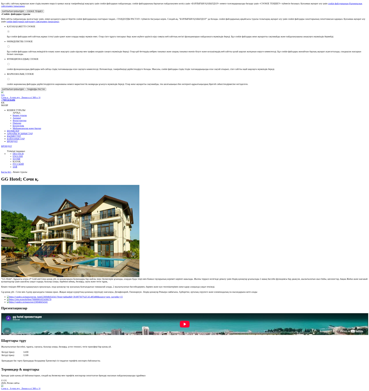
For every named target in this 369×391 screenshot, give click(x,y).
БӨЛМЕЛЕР (13, 131)
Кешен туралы (20, 115)
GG (3, 95)
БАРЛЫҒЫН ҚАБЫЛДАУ (13, 11)
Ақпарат (17, 118)
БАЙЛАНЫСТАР (16, 138)
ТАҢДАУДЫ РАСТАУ (36, 89)
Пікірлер (17, 123)
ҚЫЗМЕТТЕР (14, 136)
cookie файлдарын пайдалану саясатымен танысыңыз (32, 21)
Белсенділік (18, 126)
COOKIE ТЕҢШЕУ (35, 11)
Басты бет (6, 172)
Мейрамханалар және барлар (27, 128)
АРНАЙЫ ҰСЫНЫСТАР (20, 133)
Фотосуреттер (19, 120)
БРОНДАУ (12, 141)
